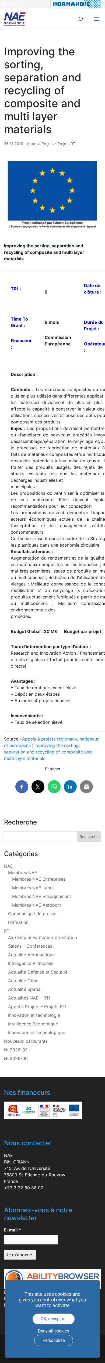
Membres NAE (22, 872)
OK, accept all (53, 1318)
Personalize (54, 1340)
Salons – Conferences (30, 946)
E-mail (12, 1230)
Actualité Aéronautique (31, 954)
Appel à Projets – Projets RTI (37, 1006)
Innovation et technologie (34, 1015)
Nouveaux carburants (26, 1041)
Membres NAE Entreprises (38, 879)
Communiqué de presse (32, 913)
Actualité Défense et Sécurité (38, 972)
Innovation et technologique (36, 1032)
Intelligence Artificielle (30, 963)
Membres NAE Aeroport (36, 905)
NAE (8, 866)
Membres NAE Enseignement (41, 896)
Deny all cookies (53, 1331)
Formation (18, 922)
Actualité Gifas (23, 980)
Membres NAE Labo (32, 887)
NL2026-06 (16, 1058)
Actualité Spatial (24, 989)
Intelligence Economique (33, 1024)
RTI (7, 931)
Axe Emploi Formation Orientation (42, 937)
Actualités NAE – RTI (29, 998)
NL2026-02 (16, 1049)
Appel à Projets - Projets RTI (51, 143)
